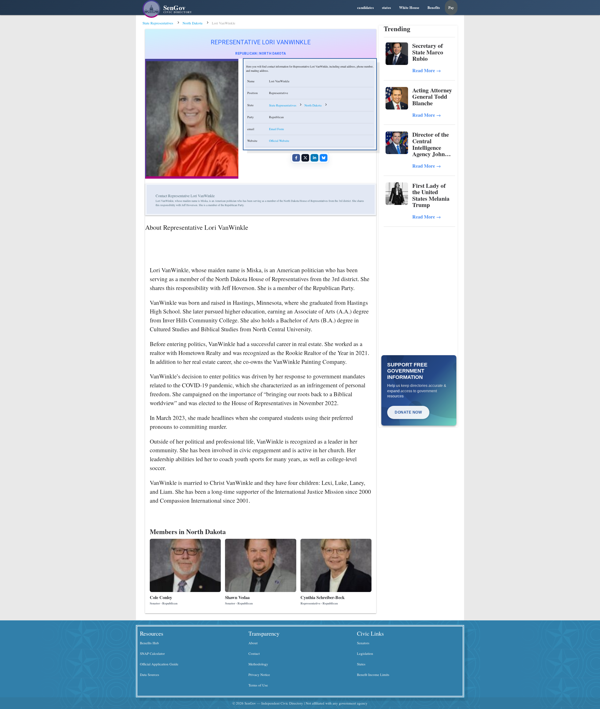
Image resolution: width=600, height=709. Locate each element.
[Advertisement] (419, 262)
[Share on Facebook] (296, 158)
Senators (363, 643)
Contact (254, 653)
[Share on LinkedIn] (314, 158)
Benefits (434, 7)
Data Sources (149, 674)
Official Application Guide (159, 664)
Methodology (258, 664)
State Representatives (157, 23)
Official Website (279, 141)
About (253, 643)
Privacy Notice (259, 674)
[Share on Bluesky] (323, 158)
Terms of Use (258, 685)
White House (409, 7)
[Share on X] (305, 158)
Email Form (276, 129)
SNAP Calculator (152, 653)
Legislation (365, 653)
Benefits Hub (149, 643)
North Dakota (192, 23)
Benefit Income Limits (373, 674)
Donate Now (408, 412)
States (361, 664)
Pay (451, 7)
